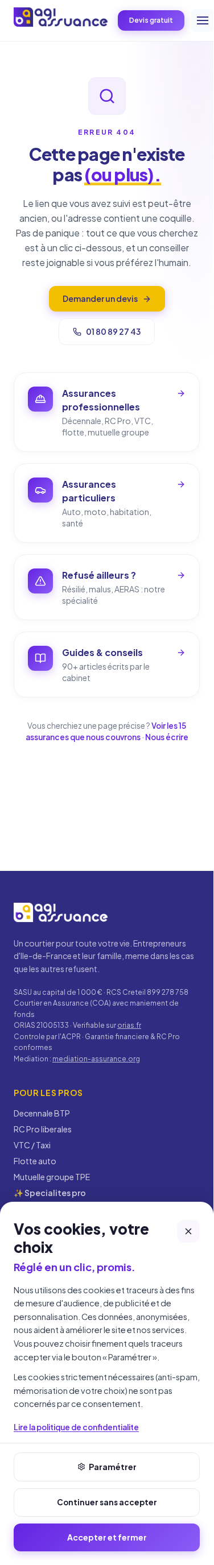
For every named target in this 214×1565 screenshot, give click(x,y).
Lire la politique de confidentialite (76, 1427)
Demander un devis (100, 298)
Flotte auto (35, 1161)
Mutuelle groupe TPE (52, 1177)
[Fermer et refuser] (188, 1231)
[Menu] (202, 20)
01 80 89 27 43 (113, 331)
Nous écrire (166, 737)
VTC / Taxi (32, 1145)
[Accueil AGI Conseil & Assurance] (61, 18)
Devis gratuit (151, 20)
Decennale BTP (42, 1113)
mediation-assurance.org (96, 1059)
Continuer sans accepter (107, 1502)
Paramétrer (113, 1467)
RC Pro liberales (43, 1129)
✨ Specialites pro (50, 1193)
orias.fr (129, 1025)
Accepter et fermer (107, 1537)
